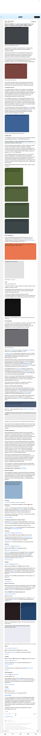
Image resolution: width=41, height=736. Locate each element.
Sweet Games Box (14, 674)
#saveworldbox (31, 240)
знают (17, 390)
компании (12, 521)
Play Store (7, 517)
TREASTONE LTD (8, 532)
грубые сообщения (27, 392)
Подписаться (33, 21)
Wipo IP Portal (19, 398)
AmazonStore (11, 684)
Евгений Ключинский (9, 353)
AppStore (11, 517)
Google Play (23, 365)
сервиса (27, 553)
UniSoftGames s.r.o (9, 581)
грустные (33, 597)
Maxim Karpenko (10, 21)
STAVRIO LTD (7, 564)
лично (9, 600)
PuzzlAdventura (30, 668)
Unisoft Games (19, 368)
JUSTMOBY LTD (8, 502)
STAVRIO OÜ (32, 354)
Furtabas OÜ (14, 660)
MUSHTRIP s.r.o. (18, 546)
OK (37, 731)
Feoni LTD (7, 648)
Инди (8, 22)
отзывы (13, 152)
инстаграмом (20, 509)
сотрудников (15, 599)
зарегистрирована (13, 350)
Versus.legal (23, 468)
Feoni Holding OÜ (14, 648)
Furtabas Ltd (7, 660)
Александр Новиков (9, 664)
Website (6, 666)
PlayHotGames (11, 589)
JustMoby (24, 351)
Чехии (17, 550)
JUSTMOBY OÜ (18, 502)
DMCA (19, 449)
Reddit (31, 237)
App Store (29, 365)
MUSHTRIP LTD (8, 546)
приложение (14, 570)
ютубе (22, 238)
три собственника (30, 350)
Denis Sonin (7, 674)
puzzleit (14, 527)
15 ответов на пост (9, 716)
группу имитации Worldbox (16, 528)
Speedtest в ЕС (21, 557)
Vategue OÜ (7, 688)
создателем (13, 652)
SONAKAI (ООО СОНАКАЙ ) (10, 593)
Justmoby (29, 107)
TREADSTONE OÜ (18, 532)
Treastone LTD (27, 362)
